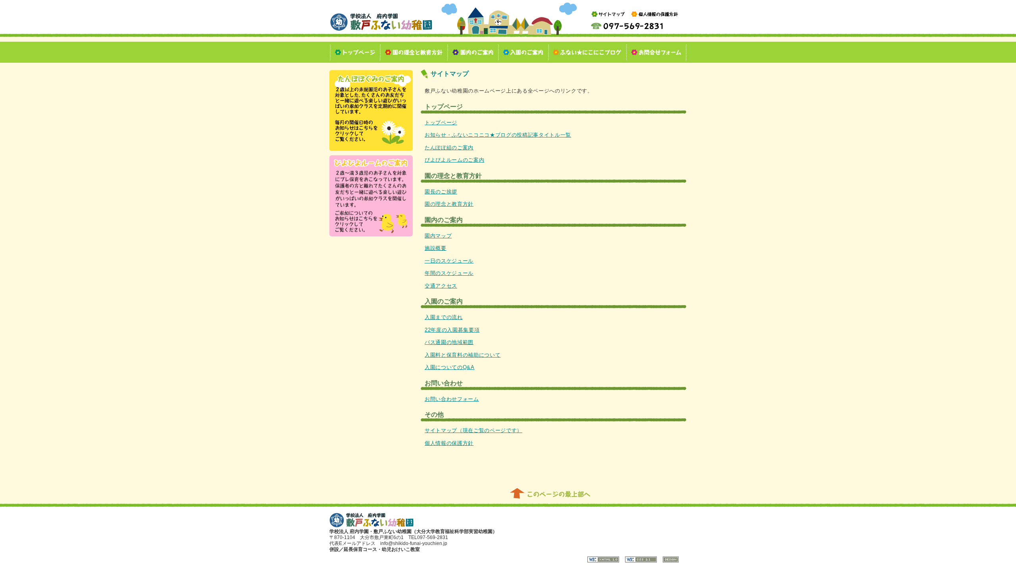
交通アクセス (441, 286)
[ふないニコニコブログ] (587, 52)
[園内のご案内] (473, 52)
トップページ (441, 123)
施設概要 (435, 248)
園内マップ (438, 236)
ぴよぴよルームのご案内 (454, 160)
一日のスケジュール (449, 261)
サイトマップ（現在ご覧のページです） (473, 430)
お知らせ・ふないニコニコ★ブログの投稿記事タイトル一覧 (498, 135)
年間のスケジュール (449, 273)
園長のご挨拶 (441, 192)
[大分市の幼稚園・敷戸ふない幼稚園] (381, 30)
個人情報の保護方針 (449, 443)
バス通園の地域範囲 (449, 342)
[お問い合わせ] (657, 52)
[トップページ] (354, 52)
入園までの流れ (444, 317)
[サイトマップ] (608, 18)
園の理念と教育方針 (449, 204)
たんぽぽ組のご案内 (449, 148)
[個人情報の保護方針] (655, 18)
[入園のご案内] (523, 52)
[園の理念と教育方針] (414, 52)
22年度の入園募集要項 (452, 330)
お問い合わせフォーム (452, 399)
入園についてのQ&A (450, 367)
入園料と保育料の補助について (462, 355)
